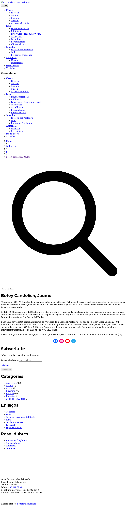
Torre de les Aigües (15, 398)
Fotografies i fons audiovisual (26, 33)
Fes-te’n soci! (12, 65)
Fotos (8, 414)
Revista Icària (18, 41)
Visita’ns (10, 68)
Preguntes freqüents (21, 55)
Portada (10, 393)
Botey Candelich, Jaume (19, 156)
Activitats (11, 383)
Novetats (15, 60)
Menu (4, 5)
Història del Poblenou (22, 49)
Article (9, 385)
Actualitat (11, 57)
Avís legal (5, 365)
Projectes (10, 396)
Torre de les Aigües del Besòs (20, 417)
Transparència (13, 443)
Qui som (15, 15)
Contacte (10, 411)
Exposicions (17, 62)
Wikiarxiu (11, 146)
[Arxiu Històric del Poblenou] (16, 2)
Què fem (15, 18)
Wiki (13, 52)
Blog (8, 419)
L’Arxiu (9, 10)
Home (9, 141)
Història (15, 12)
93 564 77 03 (16, 487)
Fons (8, 26)
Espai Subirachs (14, 427)
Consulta (10, 47)
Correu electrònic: (10, 360)
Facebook (10, 425)
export (9, 388)
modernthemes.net (26, 503)
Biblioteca (16, 31)
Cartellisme (17, 39)
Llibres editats (18, 44)
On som (15, 20)
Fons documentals (20, 28)
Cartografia (16, 36)
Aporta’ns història (20, 23)
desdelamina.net (14, 422)
